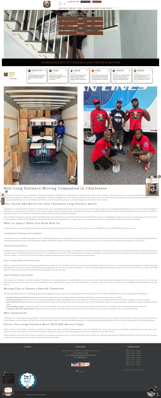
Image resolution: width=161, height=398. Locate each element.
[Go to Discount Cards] (2, 194)
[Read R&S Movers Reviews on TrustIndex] (8, 375)
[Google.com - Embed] (27, 359)
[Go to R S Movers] (27, 373)
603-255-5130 (74, 1)
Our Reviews (86, 1)
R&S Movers (82, 357)
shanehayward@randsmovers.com (83, 355)
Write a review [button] (13, 78)
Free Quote (97, 1)
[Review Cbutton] (8, 391)
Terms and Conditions (20, 394)
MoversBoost (49, 394)
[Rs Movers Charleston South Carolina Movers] (151, 392)
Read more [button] (51, 81)
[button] (153, 76)
